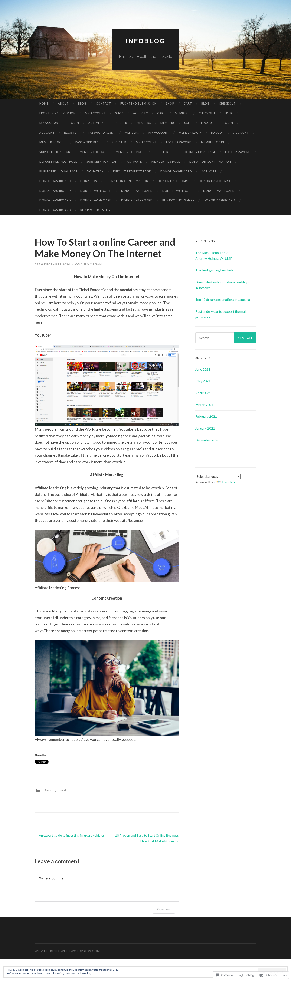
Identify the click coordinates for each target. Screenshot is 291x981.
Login (74, 123)
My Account (158, 132)
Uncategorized (55, 790)
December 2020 (207, 440)
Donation (95, 171)
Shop (170, 103)
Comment (164, 909)
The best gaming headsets (214, 270)
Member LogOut (52, 142)
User (228, 113)
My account (95, 113)
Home (44, 103)
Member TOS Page (130, 152)
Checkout (227, 103)
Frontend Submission (138, 103)
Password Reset (101, 132)
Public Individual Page (197, 152)
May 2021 (202, 381)
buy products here (178, 200)
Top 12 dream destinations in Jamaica (222, 299)
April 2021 (203, 393)
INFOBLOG (145, 41)
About (63, 103)
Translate (228, 482)
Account (47, 132)
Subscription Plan (54, 152)
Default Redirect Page (58, 161)
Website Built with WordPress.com (67, 951)
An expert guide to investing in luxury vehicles (70, 835)
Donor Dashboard (176, 171)
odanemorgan (88, 264)
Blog (82, 103)
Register (120, 123)
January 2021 (205, 428)
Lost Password (179, 142)
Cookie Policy (83, 973)
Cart (188, 103)
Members (182, 113)
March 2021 (204, 405)
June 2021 (202, 369)
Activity (140, 113)
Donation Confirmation (210, 161)
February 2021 (206, 416)
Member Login (190, 132)
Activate (134, 161)
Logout (207, 123)
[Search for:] (225, 337)
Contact (103, 103)
